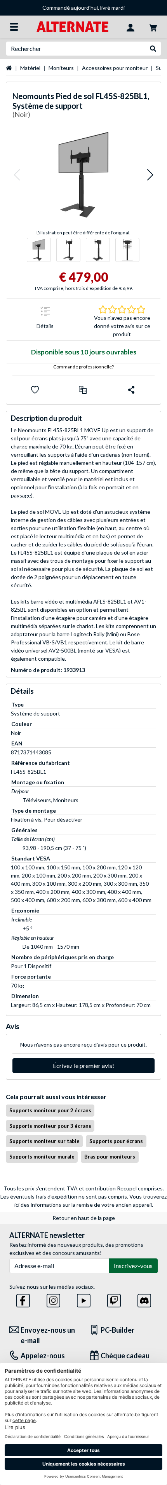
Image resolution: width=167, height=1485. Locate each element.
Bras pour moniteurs (109, 1156)
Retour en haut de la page (83, 1218)
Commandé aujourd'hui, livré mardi (83, 7)
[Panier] (153, 27)
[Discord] (144, 1299)
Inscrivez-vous (133, 1265)
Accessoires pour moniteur (115, 68)
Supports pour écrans (116, 1141)
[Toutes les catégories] (14, 27)
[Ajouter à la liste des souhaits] (35, 390)
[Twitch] (114, 1299)
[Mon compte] (130, 27)
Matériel (30, 68)
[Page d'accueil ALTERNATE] (72, 26)
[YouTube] (83, 1299)
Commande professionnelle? (83, 367)
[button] (16, 174)
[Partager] (131, 390)
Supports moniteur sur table (44, 1141)
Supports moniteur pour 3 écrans (50, 1126)
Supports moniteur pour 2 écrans (50, 1110)
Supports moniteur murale (42, 1156)
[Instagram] (53, 1299)
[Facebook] (23, 1299)
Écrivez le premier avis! (83, 1065)
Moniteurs (61, 68)
